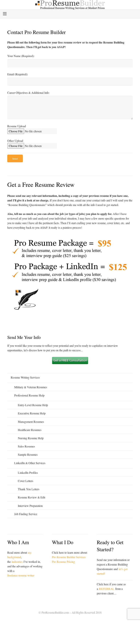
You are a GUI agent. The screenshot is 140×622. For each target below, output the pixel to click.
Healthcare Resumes (29, 430)
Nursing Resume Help (31, 438)
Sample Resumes (28, 454)
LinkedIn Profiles (28, 472)
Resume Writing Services (25, 377)
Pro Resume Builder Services (69, 557)
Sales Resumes (26, 446)
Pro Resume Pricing (63, 562)
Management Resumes (31, 422)
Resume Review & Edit (31, 497)
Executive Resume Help (32, 413)
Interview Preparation (30, 506)
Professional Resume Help (29, 395)
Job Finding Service (25, 514)
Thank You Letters (28, 489)
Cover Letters (25, 481)
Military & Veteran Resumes (30, 387)
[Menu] (5, 13)
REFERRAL (106, 589)
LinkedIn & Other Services (29, 463)
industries (17, 562)
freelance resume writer (20, 575)
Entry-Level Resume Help (33, 405)
